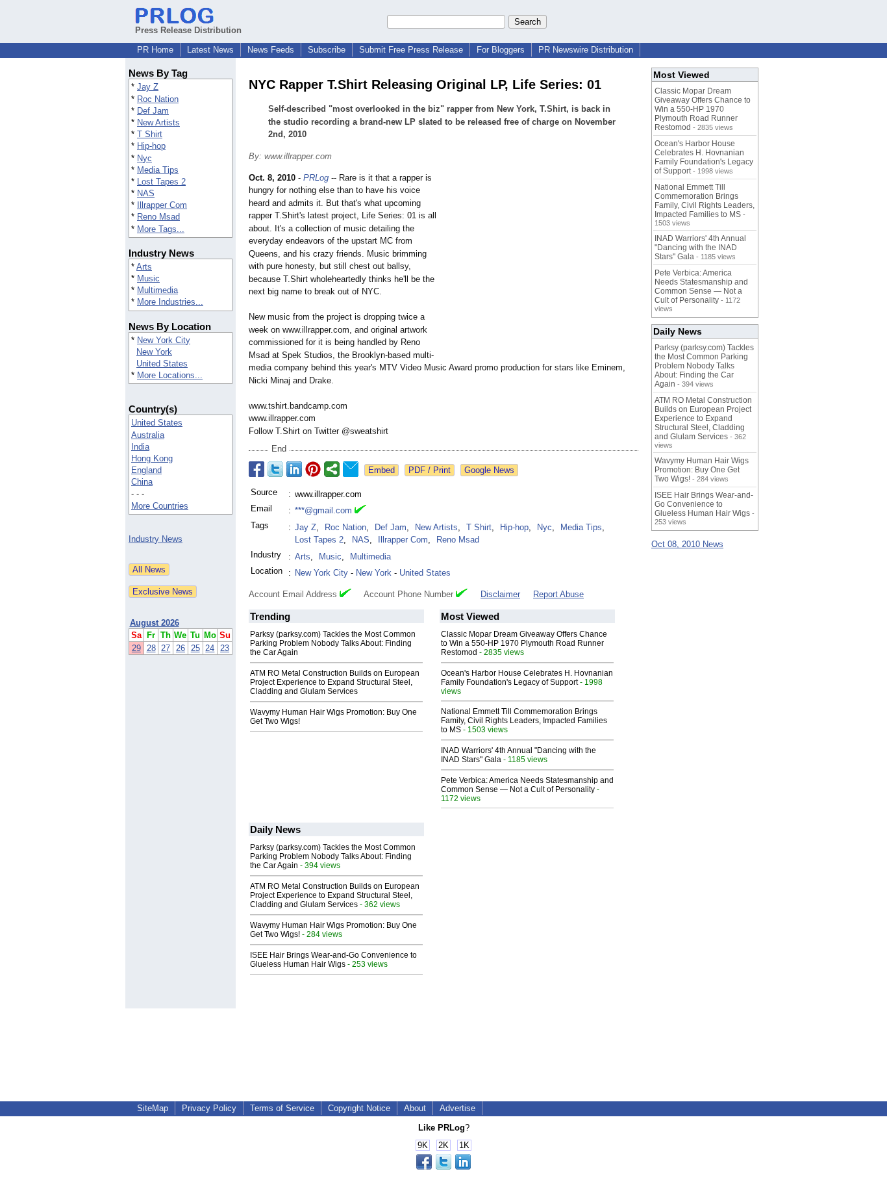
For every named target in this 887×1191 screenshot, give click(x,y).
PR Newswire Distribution (585, 50)
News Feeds (270, 50)
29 (136, 648)
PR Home (155, 50)
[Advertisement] (540, 267)
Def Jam (153, 111)
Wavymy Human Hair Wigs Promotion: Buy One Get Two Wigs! (702, 469)
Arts (144, 267)
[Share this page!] (443, 1167)
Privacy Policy (209, 1108)
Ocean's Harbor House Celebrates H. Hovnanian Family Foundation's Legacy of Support (527, 678)
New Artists (158, 122)
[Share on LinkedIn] (294, 469)
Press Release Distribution (188, 30)
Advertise (457, 1108)
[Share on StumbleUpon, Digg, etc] (332, 469)
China (142, 482)
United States (162, 363)
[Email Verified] (360, 510)
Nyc (144, 158)
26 (180, 648)
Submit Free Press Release (411, 50)
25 (195, 648)
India (140, 447)
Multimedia (157, 290)
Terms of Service (282, 1108)
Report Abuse (558, 594)
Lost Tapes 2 (161, 181)
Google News (489, 470)
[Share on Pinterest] (313, 469)
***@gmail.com (323, 510)
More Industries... (170, 302)
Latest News (210, 50)
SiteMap (152, 1108)
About (415, 1108)
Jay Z (147, 87)
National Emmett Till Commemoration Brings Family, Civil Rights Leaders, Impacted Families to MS (524, 720)
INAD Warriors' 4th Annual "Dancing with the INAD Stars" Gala (700, 247)
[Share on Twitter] (275, 469)
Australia (147, 435)
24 (209, 648)
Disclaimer (500, 594)
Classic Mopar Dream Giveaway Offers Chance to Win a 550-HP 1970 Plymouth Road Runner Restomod (524, 643)
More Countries (159, 506)
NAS (146, 193)
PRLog (316, 178)
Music (148, 278)
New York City (163, 340)
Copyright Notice (359, 1108)
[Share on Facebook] (256, 469)
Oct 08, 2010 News (687, 544)
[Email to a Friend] (350, 469)
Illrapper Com (162, 205)
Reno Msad (158, 217)
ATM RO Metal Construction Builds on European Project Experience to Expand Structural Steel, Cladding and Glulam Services (334, 682)
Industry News (155, 539)
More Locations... (170, 375)
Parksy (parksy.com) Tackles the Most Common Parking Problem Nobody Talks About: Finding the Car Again (333, 643)
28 (151, 648)
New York (154, 352)
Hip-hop (151, 146)
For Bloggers (501, 50)
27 (165, 648)
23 (224, 648)
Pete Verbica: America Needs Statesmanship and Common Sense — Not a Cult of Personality (527, 785)
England (146, 470)
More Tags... (160, 229)
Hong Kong (152, 458)
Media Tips (158, 170)
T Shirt (149, 134)
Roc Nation (158, 99)
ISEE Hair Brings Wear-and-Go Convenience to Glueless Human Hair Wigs (333, 960)
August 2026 (154, 623)
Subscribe (326, 50)
